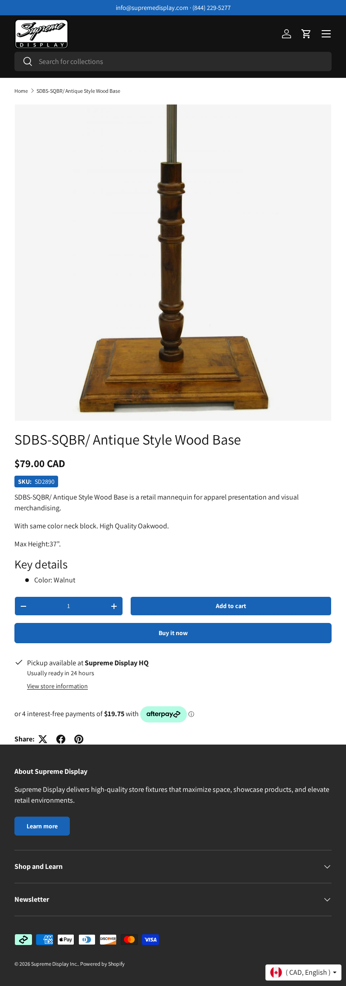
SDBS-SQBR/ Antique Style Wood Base (78, 91)
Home (21, 91)
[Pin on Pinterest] (79, 739)
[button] (306, 34)
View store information (57, 686)
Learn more (42, 826)
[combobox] (173, 61)
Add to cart (231, 606)
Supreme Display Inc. (54, 963)
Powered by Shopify (102, 963)
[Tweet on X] (43, 739)
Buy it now (173, 633)
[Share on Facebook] (61, 739)
